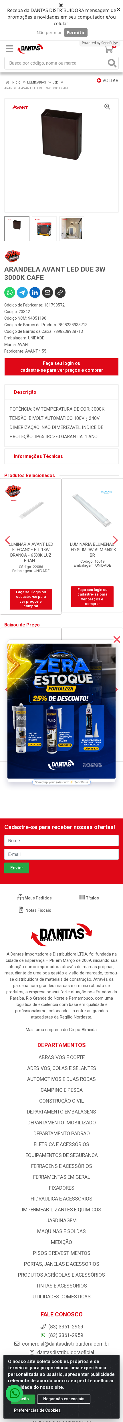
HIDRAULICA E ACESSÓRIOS (61, 1199)
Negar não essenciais (63, 1399)
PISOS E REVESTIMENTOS (61, 1253)
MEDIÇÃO (61, 1242)
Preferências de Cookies (37, 1410)
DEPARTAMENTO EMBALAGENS (61, 1112)
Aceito (23, 1399)
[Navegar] (7, 540)
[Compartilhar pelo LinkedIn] (34, 292)
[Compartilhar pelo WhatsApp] (9, 292)
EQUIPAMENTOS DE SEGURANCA (61, 1155)
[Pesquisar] (112, 63)
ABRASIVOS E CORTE (62, 1057)
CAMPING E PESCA (62, 1090)
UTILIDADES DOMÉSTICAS (62, 1297)
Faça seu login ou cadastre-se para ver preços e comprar (61, 367)
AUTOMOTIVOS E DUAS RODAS (61, 1079)
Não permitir (49, 32)
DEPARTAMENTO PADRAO (61, 1133)
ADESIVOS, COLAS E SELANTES (61, 1068)
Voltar (109, 80)
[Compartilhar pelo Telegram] (22, 292)
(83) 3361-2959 (65, 1335)
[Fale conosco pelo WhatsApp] (14, 1393)
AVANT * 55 (35, 351)
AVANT (23, 344)
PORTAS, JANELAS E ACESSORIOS (61, 1264)
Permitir (76, 32)
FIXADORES (61, 1188)
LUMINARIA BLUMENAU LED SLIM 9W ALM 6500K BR (92, 550)
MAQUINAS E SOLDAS (61, 1231)
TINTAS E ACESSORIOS (61, 1286)
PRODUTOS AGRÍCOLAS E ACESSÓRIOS (61, 1275)
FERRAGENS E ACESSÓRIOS (61, 1166)
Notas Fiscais (38, 910)
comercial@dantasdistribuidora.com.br (65, 1344)
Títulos (92, 898)
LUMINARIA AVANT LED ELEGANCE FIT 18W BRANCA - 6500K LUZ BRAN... (31, 552)
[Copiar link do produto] (60, 292)
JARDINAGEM (61, 1220)
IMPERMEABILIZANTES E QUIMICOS (61, 1210)
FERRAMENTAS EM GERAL (61, 1177)
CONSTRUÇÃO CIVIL (61, 1101)
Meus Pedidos (38, 898)
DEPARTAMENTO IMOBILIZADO (61, 1123)
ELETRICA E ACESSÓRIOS (61, 1144)
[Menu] (9, 48)
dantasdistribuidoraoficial (65, 1352)
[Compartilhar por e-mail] (47, 292)
